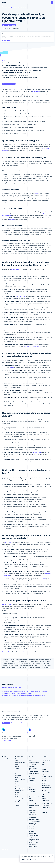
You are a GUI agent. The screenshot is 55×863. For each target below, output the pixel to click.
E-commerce (32, 766)
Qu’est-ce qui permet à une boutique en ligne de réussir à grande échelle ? (20, 77)
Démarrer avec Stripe (8, 25)
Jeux (30, 795)
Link (16, 786)
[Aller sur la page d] (3, 756)
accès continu (37, 452)
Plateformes (31, 785)
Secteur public (32, 812)
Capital (17, 766)
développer (8, 542)
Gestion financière (33, 784)
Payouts (17, 794)
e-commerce (36, 91)
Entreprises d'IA (32, 789)
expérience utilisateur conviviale (33, 346)
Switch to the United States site (28, 859)
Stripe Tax (17, 801)
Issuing (17, 785)
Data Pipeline (18, 775)
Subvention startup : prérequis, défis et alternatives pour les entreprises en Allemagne (25, 691)
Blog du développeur (33, 846)
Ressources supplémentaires (10, 7)
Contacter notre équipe (17, 722)
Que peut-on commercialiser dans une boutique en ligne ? (16, 72)
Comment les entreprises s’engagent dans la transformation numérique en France (24, 695)
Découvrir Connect (6, 740)
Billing (16, 764)
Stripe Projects (32, 844)
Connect (17, 772)
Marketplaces (32, 782)
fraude (15, 404)
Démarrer (5, 722)
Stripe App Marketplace (34, 821)
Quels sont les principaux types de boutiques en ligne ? (15, 75)
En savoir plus (5, 40)
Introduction (5, 60)
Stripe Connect (6, 604)
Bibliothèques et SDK (33, 842)
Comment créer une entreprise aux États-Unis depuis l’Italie (18, 693)
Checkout (17, 768)
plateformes (26, 511)
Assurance (31, 800)
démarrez (26, 652)
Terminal (17, 803)
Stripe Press (44, 798)
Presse (43, 796)
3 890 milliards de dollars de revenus (21, 93)
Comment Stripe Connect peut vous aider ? (12, 80)
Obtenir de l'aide (45, 805)
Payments (17, 792)
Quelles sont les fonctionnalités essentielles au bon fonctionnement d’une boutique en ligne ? (25, 67)
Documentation (32, 833)
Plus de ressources (46, 787)
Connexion (44, 812)
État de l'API (31, 837)
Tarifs (16, 758)
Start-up (31, 760)
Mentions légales (46, 785)
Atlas (16, 760)
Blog (43, 764)
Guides (43, 758)
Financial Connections (20, 779)
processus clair (20, 296)
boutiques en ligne (16, 269)
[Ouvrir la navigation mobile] (52, 2)
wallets (12, 367)
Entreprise (24, 7)
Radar (16, 796)
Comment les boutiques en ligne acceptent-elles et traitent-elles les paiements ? (22, 70)
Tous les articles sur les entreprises (11, 687)
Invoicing (17, 783)
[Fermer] (52, 856)
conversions (42, 578)
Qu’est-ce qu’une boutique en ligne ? (11, 62)
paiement (37, 193)
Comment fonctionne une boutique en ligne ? (13, 65)
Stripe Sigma (18, 800)
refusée (11, 219)
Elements (17, 777)
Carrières (44, 794)
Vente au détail (32, 814)
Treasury (17, 805)
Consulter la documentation (36, 739)
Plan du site (44, 780)
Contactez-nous (45, 800)
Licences (44, 778)
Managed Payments (20, 788)
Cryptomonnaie (19, 773)
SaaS (30, 787)
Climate (17, 770)
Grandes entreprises (33, 758)
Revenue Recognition (20, 798)
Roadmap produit (46, 792)
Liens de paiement (19, 790)
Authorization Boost (20, 762)
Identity (17, 781)
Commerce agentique (34, 762)
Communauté (45, 766)
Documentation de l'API (34, 835)
